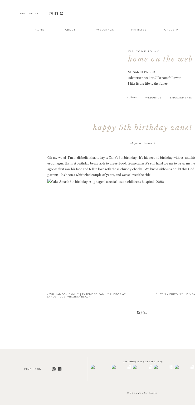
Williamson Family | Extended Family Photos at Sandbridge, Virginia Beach (86, 295)
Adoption (136, 143)
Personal (150, 143)
